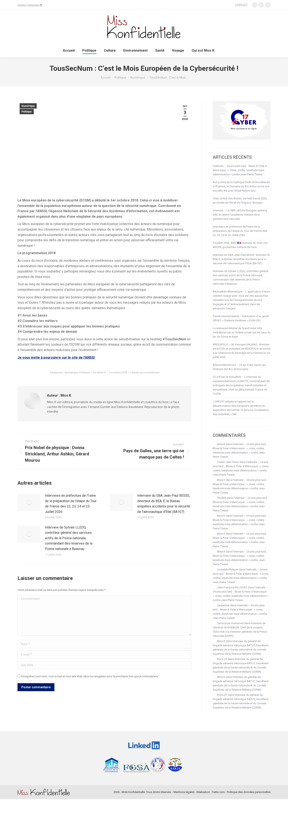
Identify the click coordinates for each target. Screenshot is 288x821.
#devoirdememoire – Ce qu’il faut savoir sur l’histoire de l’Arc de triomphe (239, 367)
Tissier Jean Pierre (228, 462)
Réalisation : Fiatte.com (210, 792)
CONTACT (241, 4)
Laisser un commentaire (144, 372)
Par (99, 372)
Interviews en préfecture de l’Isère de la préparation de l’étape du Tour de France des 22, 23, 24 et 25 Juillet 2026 (71, 504)
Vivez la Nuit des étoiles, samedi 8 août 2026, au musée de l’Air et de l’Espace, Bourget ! (240, 200)
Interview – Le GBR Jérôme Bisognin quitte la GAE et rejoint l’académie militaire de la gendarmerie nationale (240, 214)
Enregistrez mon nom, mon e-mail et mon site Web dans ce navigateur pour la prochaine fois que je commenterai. (90, 676)
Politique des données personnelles (249, 792)
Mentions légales (184, 792)
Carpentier (223, 605)
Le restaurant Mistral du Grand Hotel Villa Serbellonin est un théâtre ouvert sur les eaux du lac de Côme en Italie (242, 332)
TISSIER (221, 497)
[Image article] (29, 502)
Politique (27, 111)
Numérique (28, 106)
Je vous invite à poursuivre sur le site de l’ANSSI (56, 357)
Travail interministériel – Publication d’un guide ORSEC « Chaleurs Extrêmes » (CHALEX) (241, 318)
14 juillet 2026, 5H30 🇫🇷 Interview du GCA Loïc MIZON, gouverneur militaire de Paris (240, 245)
